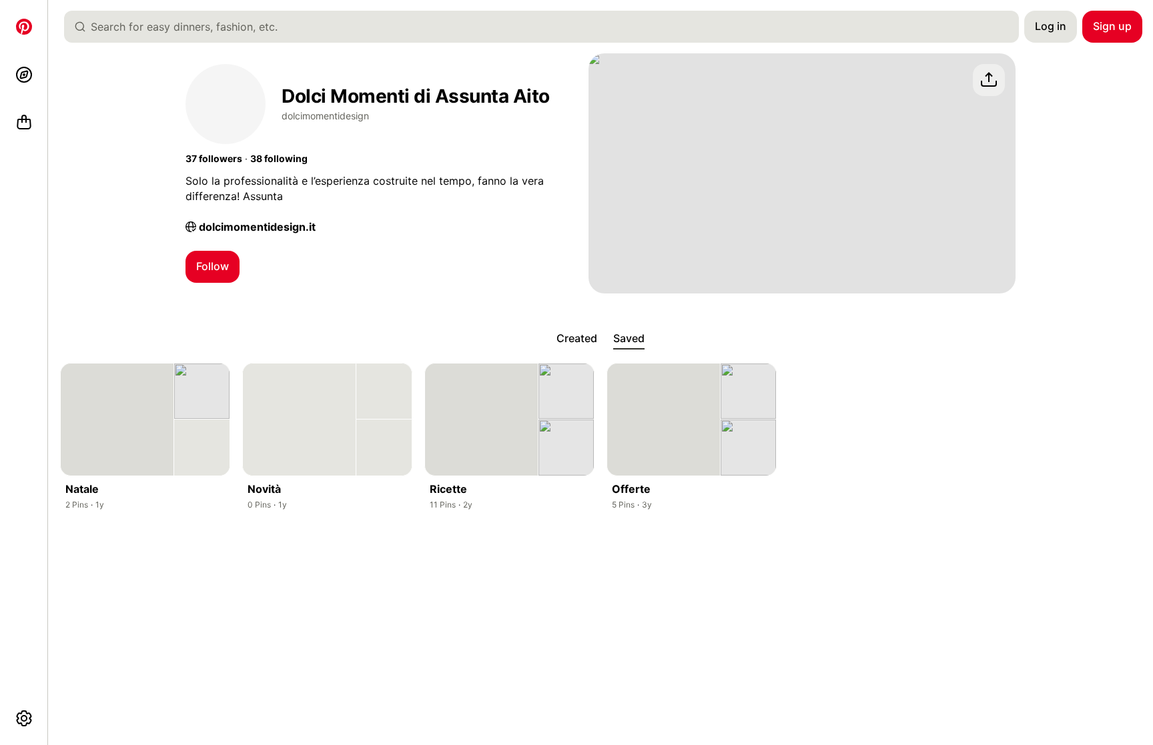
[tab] (576, 339)
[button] (213, 158)
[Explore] (24, 75)
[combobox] (547, 27)
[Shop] (24, 123)
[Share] (989, 80)
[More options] (24, 718)
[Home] (24, 27)
